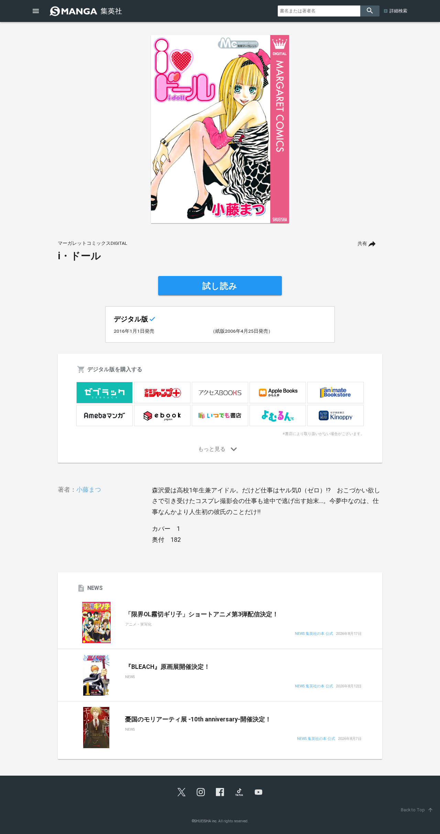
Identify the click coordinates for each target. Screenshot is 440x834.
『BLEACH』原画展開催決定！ (167, 666)
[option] (220, 129)
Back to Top (417, 809)
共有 (362, 243)
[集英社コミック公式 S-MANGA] (86, 11)
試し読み (220, 286)
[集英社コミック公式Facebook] (220, 792)
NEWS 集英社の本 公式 (314, 634)
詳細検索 (398, 10)
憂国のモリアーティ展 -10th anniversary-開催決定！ (198, 719)
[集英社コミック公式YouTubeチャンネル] (258, 792)
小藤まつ (88, 489)
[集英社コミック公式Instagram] (200, 792)
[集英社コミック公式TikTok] (239, 792)
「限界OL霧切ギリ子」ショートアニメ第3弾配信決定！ (201, 614)
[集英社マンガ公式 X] (181, 792)
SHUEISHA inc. (206, 821)
